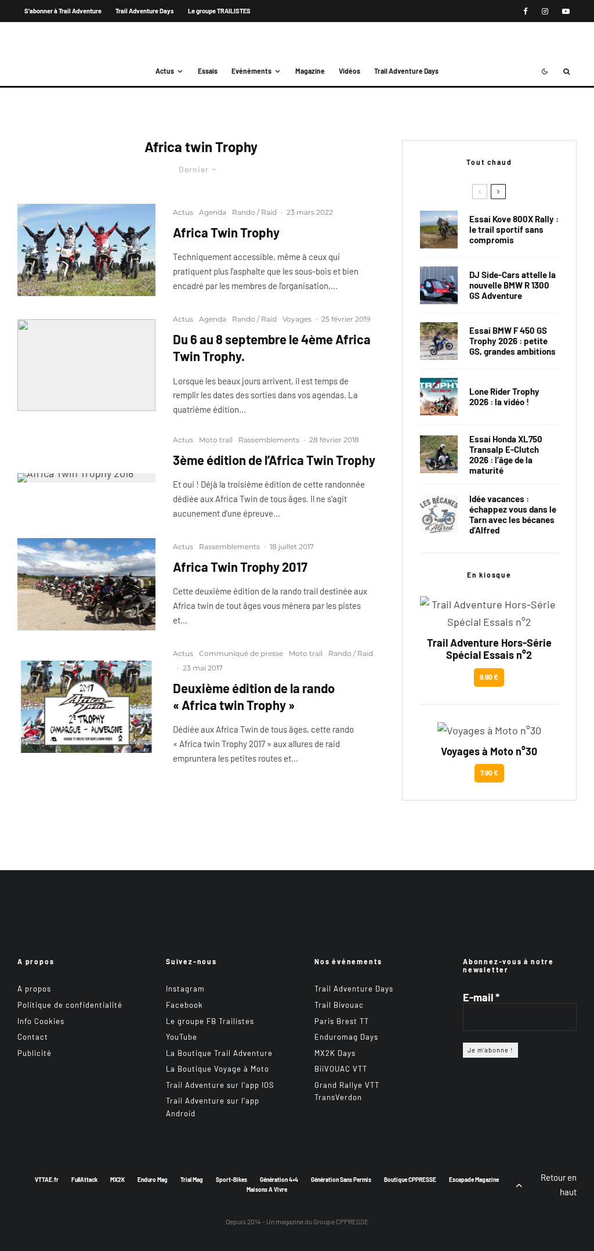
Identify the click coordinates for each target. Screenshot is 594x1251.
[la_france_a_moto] (86, 250)
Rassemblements (268, 439)
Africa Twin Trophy (226, 232)
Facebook (184, 1005)
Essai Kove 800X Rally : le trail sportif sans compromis (514, 229)
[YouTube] (566, 11)
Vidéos (349, 71)
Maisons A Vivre (267, 1189)
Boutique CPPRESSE (410, 1179)
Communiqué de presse (241, 653)
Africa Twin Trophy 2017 (240, 566)
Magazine (310, 71)
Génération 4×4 (279, 1179)
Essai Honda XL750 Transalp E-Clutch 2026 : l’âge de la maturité (505, 454)
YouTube (181, 1036)
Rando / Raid (254, 212)
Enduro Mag (152, 1179)
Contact (32, 1036)
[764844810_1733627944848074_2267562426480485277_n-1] (439, 285)
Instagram (185, 988)
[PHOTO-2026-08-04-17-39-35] (439, 397)
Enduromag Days (346, 1036)
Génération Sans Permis (341, 1179)
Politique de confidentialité (69, 1005)
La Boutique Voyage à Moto (217, 1068)
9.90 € (489, 677)
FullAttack (84, 1179)
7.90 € (489, 773)
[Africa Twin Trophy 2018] (86, 477)
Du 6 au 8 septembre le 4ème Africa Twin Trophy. (272, 347)
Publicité (34, 1053)
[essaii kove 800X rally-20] (439, 229)
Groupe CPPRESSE (340, 1221)
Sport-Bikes (231, 1179)
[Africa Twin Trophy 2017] (86, 584)
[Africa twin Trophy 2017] (86, 707)
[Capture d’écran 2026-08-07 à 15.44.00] (439, 514)
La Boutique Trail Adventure (219, 1053)
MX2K (117, 1179)
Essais (208, 71)
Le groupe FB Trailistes (210, 1021)
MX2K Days (335, 1053)
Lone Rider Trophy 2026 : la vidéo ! (504, 396)
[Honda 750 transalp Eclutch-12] (439, 454)
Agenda (212, 212)
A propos (34, 988)
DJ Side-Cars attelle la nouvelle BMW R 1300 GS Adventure (512, 285)
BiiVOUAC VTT (340, 1068)
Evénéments (251, 71)
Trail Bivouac (339, 1005)
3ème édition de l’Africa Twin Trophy (274, 459)
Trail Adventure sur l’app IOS (220, 1085)
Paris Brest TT (341, 1021)
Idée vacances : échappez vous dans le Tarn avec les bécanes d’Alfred (512, 514)
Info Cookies (40, 1021)
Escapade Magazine (474, 1179)
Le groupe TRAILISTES (219, 11)
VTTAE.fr (47, 1179)
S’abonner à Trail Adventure (63, 11)
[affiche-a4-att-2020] (86, 365)
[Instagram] (545, 11)
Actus (164, 71)
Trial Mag (191, 1179)
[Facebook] (525, 11)
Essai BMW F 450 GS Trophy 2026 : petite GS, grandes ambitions (512, 340)
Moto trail (216, 439)
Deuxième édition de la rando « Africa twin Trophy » (254, 696)
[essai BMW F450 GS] (439, 341)
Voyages (297, 319)
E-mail (481, 997)
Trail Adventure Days (144, 11)
